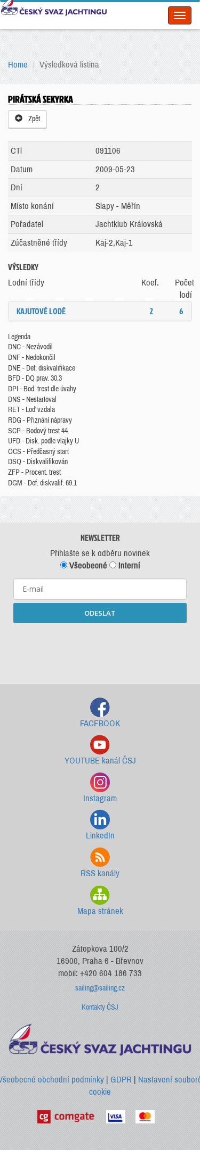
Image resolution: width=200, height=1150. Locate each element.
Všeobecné (87, 565)
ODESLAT (100, 613)
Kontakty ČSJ (100, 1007)
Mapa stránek (100, 911)
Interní (128, 565)
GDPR (121, 1079)
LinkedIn (100, 835)
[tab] (100, 311)
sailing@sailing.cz (100, 988)
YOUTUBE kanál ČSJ (100, 760)
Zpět (32, 119)
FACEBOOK (100, 723)
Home (18, 64)
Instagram (100, 798)
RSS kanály (100, 873)
